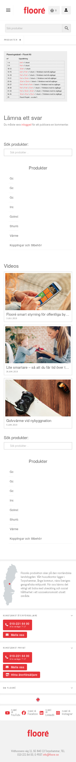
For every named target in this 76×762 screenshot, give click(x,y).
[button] (9, 10)
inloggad (26, 124)
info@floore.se (51, 754)
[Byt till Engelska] (38, 700)
